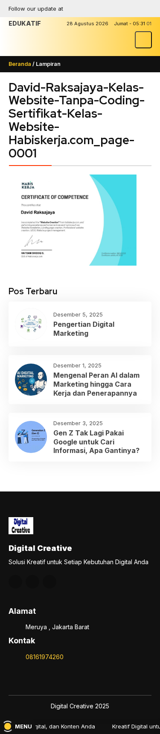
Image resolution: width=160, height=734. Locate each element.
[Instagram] (115, 8)
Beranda (20, 64)
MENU (23, 726)
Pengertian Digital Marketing (83, 328)
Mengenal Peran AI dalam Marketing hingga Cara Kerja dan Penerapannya (96, 384)
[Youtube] (130, 8)
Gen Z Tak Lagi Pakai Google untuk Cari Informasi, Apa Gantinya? (96, 442)
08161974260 (45, 656)
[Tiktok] (145, 8)
